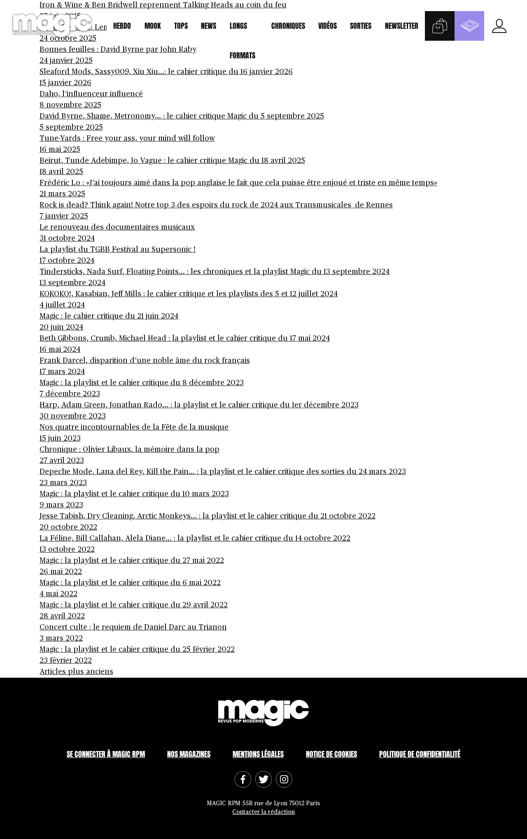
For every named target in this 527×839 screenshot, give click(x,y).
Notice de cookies (331, 754)
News (208, 25)
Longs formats (242, 30)
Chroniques (288, 25)
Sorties (360, 25)
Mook (153, 25)
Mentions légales (258, 754)
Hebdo (122, 25)
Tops (181, 25)
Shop (440, 26)
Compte (499, 26)
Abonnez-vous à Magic (469, 26)
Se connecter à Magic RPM (106, 754)
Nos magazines (188, 754)
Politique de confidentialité (419, 754)
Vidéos (327, 25)
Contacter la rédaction (263, 812)
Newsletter (401, 25)
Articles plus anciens (76, 672)
